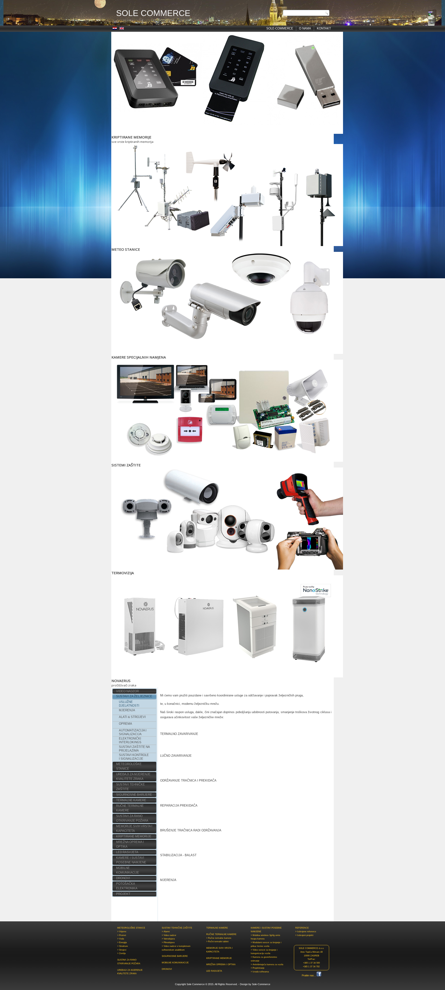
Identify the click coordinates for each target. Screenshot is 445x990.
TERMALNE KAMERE (131, 800)
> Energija (122, 942)
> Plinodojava (168, 942)
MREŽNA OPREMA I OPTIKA (130, 844)
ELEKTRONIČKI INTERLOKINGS (130, 740)
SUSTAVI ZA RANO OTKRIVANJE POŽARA (132, 818)
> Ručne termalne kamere (218, 938)
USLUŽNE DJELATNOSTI (129, 703)
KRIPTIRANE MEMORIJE (133, 836)
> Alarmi (166, 931)
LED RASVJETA (127, 852)
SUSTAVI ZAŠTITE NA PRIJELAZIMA (134, 748)
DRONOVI (123, 878)
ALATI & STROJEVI (132, 717)
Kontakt (324, 28)
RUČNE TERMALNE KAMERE (130, 808)
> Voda (120, 939)
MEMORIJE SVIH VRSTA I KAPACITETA (134, 828)
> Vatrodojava (168, 939)
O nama (305, 28)
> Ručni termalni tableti (217, 941)
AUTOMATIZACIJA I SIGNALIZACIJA (132, 732)
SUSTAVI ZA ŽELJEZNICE (134, 696)
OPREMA (125, 723)
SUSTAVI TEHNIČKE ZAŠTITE (130, 787)
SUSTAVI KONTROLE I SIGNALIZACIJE (134, 756)
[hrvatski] (115, 28)
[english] (122, 28)
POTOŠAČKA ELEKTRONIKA (126, 886)
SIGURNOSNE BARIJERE (134, 794)
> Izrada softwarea (260, 972)
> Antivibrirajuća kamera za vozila (267, 964)
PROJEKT (123, 894)
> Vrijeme (121, 931)
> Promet (121, 935)
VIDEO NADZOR (127, 691)
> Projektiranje (257, 968)
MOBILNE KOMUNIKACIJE (127, 870)
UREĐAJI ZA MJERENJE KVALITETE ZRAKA (133, 776)
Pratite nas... (309, 975)
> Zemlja (121, 953)
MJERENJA (127, 710)
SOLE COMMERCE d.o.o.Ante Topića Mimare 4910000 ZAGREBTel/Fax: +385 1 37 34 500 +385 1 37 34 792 (311, 957)
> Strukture (122, 946)
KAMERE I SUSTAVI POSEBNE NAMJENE (131, 860)
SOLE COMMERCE (153, 13)
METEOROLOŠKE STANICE (129, 766)
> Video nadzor (169, 935)
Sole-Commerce (279, 28)
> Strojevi (121, 950)
